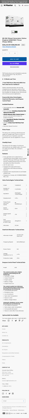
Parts (3, 363)
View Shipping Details (9, 47)
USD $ (26, 5)
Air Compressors (6, 343)
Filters (4, 359)
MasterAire (8, 406)
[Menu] (1, 5)
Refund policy (21, 410)
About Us (4, 332)
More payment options (14, 66)
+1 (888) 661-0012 (6, 386)
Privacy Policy (5, 410)
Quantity (5, 50)
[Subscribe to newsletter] (23, 401)
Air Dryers (5, 349)
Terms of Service (13, 410)
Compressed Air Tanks (8, 356)
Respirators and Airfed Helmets (10, 353)
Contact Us (5, 335)
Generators (5, 346)
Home (3, 329)
